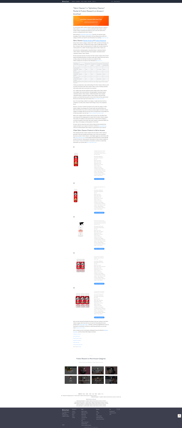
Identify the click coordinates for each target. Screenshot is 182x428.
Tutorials (97, 412)
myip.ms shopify (92, 113)
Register (118, 1)
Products (74, 1)
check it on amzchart (99, 212)
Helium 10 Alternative (84, 422)
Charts (82, 1)
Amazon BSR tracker (76, 336)
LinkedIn (99, 393)
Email (93, 393)
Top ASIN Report (99, 415)
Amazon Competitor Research (86, 425)
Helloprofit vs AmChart (77, 334)
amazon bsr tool (104, 37)
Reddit (87, 393)
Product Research (100, 40)
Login (115, 1)
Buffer (96, 393)
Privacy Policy (83, 415)
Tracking (73, 417)
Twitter (83, 393)
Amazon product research (77, 338)
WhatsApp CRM (111, 411)
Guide (97, 411)
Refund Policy (83, 414)
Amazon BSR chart (76, 342)
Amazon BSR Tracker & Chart (86, 34)
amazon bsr (99, 60)
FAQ (82, 420)
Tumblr (90, 393)
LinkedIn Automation (112, 412)
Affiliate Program (84, 411)
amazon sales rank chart (99, 98)
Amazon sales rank (83, 28)
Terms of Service (84, 417)
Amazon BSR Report (99, 417)
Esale (110, 414)
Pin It (102, 393)
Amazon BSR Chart (102, 125)
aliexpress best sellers (80, 327)
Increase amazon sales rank (77, 344)
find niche (79, 346)
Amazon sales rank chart (80, 137)
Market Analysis (88, 40)
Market (85, 1)
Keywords (73, 412)
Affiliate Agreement (84, 412)
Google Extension (84, 423)
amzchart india (100, 113)
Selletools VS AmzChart (77, 340)
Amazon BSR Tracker (83, 324)
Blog (97, 414)
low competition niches (91, 142)
